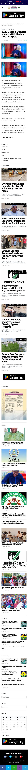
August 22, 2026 (5, 510)
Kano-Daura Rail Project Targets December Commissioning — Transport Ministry (12, 642)
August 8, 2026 (5, 590)
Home (2, 24)
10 (10, 722)
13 (21, 722)
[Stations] (22, 3)
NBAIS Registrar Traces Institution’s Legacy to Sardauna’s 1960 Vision (12, 443)
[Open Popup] (18, 3)
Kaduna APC (18, 158)
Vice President (4, 160)
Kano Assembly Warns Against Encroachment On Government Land (9, 622)
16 (7, 724)
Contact (9, 760)
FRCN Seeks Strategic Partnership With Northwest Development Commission (12, 544)
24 (10, 727)
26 (17, 727)
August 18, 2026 (5, 517)
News (3, 29)
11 (13, 722)
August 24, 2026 (5, 445)
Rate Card (11, 762)
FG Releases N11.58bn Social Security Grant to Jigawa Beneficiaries (13, 609)
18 (14, 724)
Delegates (12, 158)
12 (17, 722)
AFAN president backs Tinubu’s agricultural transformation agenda (12, 522)
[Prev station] (10, 3)
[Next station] (2, 3)
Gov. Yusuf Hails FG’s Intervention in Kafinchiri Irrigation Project (12, 507)
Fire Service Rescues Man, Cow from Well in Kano (12, 647)
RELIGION (24, 272)
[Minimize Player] (26, 3)
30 (7, 729)
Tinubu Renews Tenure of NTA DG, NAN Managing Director (12, 485)
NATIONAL (19, 270)
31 (10, 729)
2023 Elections (5, 158)
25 (14, 727)
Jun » (7, 735)
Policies (17, 762)
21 (24, 724)
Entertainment (18, 236)
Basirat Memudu (5, 152)
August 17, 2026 (5, 548)
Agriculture (8, 203)
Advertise (22, 760)
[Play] (6, 3)
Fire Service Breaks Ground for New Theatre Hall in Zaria (12, 588)
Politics (11, 29)
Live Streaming (15, 760)
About (4, 760)
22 (3, 727)
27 (21, 727)
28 (24, 727)
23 (7, 727)
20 (21, 724)
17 (10, 724)
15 (3, 724)
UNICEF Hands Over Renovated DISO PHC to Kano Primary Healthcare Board (13, 514)
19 (17, 724)
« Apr (3, 735)
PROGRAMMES (16, 272)
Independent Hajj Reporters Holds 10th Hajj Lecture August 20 (13, 566)
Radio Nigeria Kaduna (15, 765)
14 (24, 722)
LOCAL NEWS (11, 168)
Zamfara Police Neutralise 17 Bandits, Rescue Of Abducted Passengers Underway (9, 635)
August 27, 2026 (5, 625)
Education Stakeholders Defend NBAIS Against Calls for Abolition (13, 464)
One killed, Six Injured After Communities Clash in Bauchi (13, 629)
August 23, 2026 (5, 488)
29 (3, 729)
